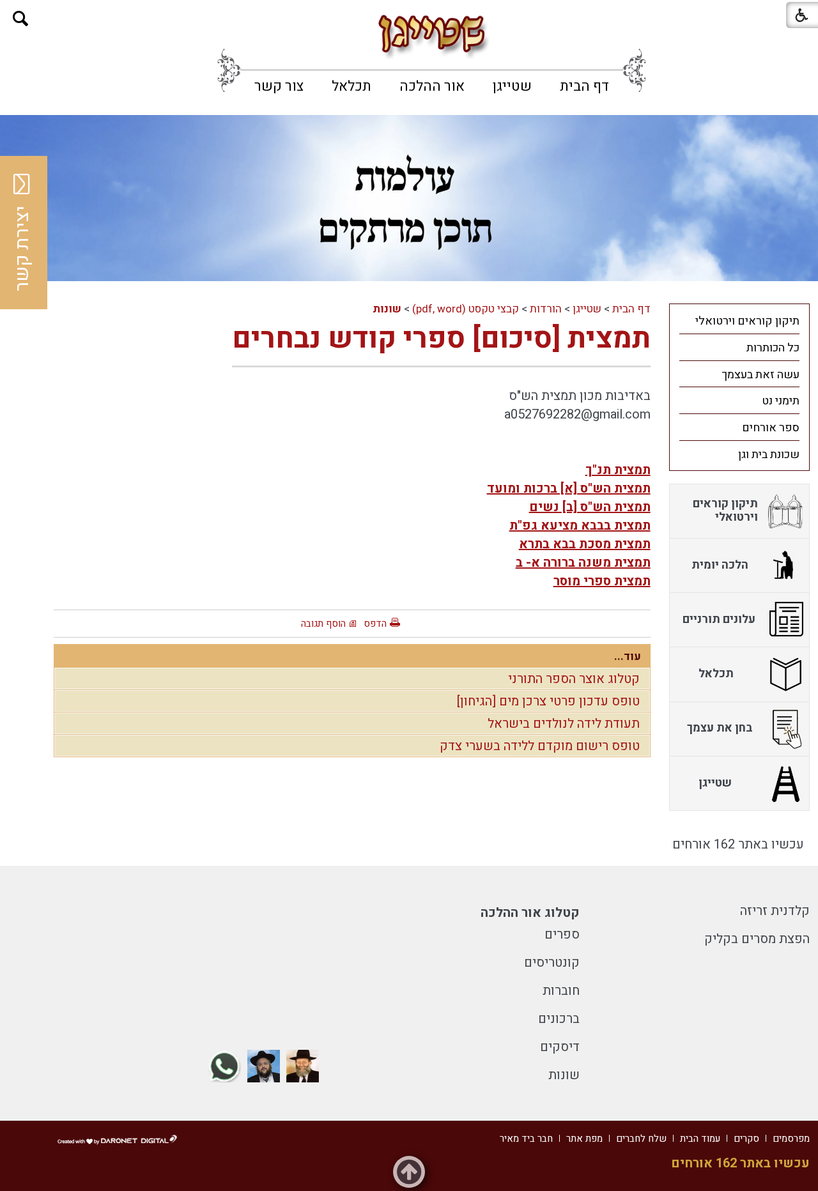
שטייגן (512, 86)
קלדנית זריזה (775, 911)
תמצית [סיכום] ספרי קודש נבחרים (441, 339)
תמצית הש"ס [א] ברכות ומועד (569, 488)
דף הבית (584, 86)
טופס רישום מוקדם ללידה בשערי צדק (540, 746)
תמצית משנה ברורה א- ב (583, 562)
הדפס (375, 624)
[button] (21, 19)
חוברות (561, 990)
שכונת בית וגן (768, 454)
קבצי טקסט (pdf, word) (465, 309)
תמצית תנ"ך (618, 470)
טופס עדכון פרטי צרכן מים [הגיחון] (548, 701)
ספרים (562, 934)
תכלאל (351, 86)
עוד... (627, 657)
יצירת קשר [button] (22, 248)
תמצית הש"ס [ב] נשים (590, 507)
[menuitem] (584, 86)
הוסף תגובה (323, 624)
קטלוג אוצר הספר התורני (574, 679)
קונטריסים (552, 962)
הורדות (546, 309)
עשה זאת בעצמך (760, 374)
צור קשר (279, 86)
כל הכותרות (772, 348)
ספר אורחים (770, 427)
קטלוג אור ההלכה (530, 912)
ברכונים (559, 1019)
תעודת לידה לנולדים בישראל (564, 723)
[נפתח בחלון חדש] (302, 1066)
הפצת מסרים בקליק (757, 939)
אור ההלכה (432, 86)
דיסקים (560, 1047)
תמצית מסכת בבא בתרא (585, 544)
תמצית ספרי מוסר (602, 581)
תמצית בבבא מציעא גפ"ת (580, 525)
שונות (387, 309)
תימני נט (780, 401)
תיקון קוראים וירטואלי (747, 321)
